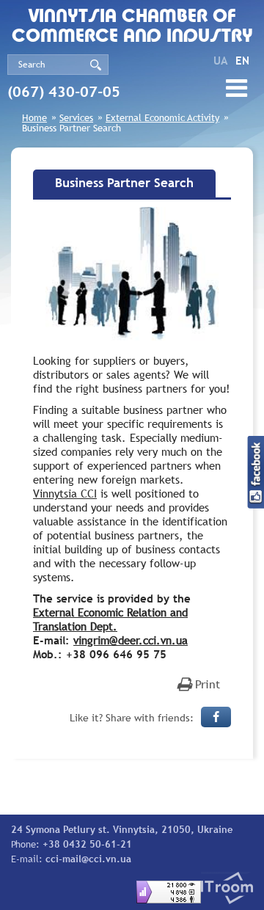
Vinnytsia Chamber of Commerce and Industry (132, 27)
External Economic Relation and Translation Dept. (110, 619)
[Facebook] (216, 717)
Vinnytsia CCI (65, 493)
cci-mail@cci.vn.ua (88, 858)
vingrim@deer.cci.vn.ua (130, 640)
